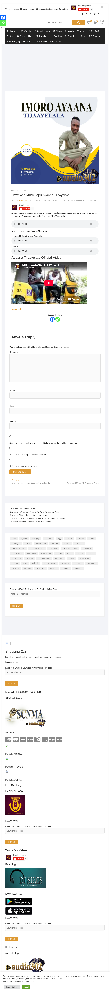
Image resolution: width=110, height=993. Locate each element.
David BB (55, 544)
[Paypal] (30, 739)
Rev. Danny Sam (50, 563)
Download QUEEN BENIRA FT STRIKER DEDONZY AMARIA (37, 518)
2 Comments (92, 200)
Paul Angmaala (44, 558)
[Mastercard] (16, 739)
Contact (95, 30)
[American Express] (8, 739)
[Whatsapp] (57, 319)
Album (59, 30)
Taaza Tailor (40, 568)
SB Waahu (78, 563)
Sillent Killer (91, 563)
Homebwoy (87, 548)
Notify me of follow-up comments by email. (28, 454)
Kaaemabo (31, 553)
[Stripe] (52, 739)
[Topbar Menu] (102, 7)
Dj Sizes (67, 544)
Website (12, 421)
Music (83, 30)
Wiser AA (53, 568)
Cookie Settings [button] (12, 987)
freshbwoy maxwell (70, 548)
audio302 (65, 9)
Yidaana (65, 568)
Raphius (15, 563)
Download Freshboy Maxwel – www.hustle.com (30, 521)
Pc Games (59, 558)
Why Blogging (14, 41)
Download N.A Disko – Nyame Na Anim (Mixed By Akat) (34, 511)
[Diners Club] (37, 739)
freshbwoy (53, 548)
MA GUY (91, 553)
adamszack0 (23, 200)
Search (78, 22)
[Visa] (23, 739)
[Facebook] (52, 319)
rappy (25, 563)
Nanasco (29, 558)
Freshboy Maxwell (18, 548)
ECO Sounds (37, 200)
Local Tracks (43, 30)
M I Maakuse (16, 558)
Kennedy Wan (46, 553)
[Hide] (1, 28)
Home (12, 30)
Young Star (78, 568)
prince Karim (84, 558)
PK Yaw (71, 558)
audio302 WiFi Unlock (50, 41)
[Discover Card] (45, 739)
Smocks (72, 36)
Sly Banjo (15, 568)
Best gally (35, 539)
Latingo (80, 553)
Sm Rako (27, 568)
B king (91, 539)
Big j (59, 539)
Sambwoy (65, 563)
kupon (69, 553)
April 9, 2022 (19, 190)
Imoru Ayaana (17, 553)
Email (11, 405)
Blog (12, 36)
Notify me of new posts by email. (23, 466)
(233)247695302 (28, 9)
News (84, 36)
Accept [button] (26, 987)
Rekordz (35, 563)
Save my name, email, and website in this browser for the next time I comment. (43, 443)
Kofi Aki (59, 553)
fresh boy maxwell (37, 548)
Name (12, 390)
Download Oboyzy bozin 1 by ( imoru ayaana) (30, 515)
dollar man (79, 544)
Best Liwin (48, 539)
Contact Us (25, 36)
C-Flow (27, 544)
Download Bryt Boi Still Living (22, 508)
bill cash (81, 539)
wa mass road (13, 9)
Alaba (14, 539)
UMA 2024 (28, 41)
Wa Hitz (28, 30)
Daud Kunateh (41, 544)
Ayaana (79, 200)
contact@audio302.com (48, 9)
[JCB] (59, 739)
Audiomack (16, 309)
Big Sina (69, 539)
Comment (14, 352)
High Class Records (51, 200)
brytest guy (16, 544)
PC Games (94, 36)
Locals (71, 30)
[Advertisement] (55, 64)
